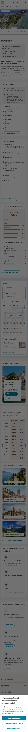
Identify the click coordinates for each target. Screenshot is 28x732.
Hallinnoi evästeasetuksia (14, 728)
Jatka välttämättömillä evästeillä (14, 723)
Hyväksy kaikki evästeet (14, 718)
